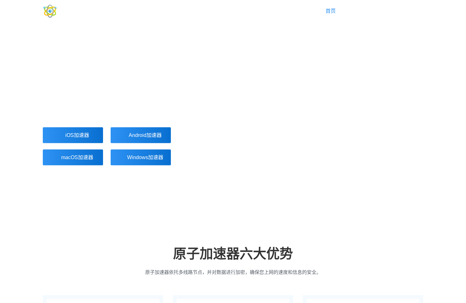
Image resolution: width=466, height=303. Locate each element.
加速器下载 (368, 11)
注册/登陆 (412, 11)
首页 (331, 11)
